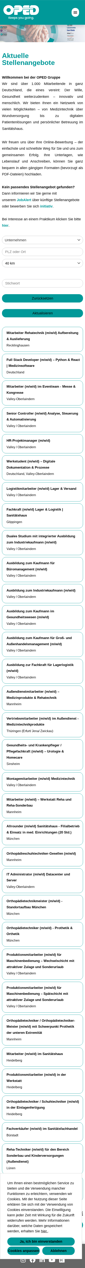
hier (5, 225)
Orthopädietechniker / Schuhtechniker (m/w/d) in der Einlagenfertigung (43, 1105)
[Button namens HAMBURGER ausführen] (75, 12)
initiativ (46, 206)
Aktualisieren (42, 313)
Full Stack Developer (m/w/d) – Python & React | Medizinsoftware (43, 363)
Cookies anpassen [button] (23, 1251)
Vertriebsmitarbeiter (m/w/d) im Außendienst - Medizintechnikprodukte (43, 722)
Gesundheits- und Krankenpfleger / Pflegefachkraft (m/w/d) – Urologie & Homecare (35, 751)
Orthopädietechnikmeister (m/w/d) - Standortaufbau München (34, 904)
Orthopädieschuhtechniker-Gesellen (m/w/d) (41, 853)
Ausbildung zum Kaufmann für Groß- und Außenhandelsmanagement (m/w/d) (39, 641)
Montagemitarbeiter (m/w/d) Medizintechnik (41, 779)
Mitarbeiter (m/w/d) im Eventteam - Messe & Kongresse (41, 390)
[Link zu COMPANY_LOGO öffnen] (21, 12)
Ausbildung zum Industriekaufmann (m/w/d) (41, 590)
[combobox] (42, 263)
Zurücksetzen (42, 298)
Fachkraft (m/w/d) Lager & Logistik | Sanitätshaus (35, 512)
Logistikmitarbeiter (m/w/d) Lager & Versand (41, 489)
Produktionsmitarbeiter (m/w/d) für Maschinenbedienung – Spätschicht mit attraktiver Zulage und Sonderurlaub (37, 994)
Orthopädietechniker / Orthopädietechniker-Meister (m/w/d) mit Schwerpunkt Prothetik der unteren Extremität (41, 1027)
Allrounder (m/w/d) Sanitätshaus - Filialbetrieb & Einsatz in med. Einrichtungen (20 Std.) (43, 829)
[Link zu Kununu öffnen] (61, 1260)
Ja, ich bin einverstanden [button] (41, 1241)
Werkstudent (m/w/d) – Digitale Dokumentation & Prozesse (31, 464)
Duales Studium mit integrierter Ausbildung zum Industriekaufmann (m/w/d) (41, 539)
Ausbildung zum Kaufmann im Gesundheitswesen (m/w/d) (30, 614)
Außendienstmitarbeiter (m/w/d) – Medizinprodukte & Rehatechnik (33, 695)
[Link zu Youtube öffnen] (52, 1260)
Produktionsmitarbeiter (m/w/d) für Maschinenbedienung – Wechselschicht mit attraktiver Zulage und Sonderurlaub (40, 961)
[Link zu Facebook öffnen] (33, 1260)
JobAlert (24, 200)
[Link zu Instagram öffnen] (23, 1260)
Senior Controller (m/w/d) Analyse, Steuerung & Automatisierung (42, 416)
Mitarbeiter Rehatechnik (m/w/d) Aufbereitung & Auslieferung (42, 336)
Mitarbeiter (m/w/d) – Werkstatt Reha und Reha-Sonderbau (39, 803)
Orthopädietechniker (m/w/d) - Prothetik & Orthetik (40, 931)
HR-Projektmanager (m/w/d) (28, 440)
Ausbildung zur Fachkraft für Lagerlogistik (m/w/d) (40, 668)
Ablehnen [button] (58, 1251)
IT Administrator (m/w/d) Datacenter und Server (38, 877)
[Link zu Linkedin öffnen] (42, 1260)
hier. (44, 1231)
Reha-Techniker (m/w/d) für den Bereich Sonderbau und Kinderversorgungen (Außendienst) (38, 1155)
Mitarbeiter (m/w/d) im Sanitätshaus (35, 1054)
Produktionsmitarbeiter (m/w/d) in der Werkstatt (36, 1078)
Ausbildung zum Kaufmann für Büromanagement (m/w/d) (31, 566)
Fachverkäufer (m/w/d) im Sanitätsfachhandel (42, 1129)
